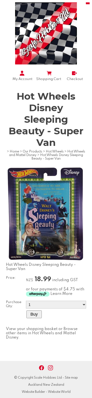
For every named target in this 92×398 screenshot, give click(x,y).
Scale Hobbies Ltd (48, 377)
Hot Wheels (55, 151)
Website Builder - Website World (46, 392)
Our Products (32, 151)
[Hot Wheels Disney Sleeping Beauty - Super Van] (46, 262)
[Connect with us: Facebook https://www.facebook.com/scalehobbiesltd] (42, 368)
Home (14, 151)
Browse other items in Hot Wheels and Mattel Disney (42, 333)
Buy (34, 314)
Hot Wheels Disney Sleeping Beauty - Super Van (57, 156)
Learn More (61, 294)
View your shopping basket (32, 329)
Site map (71, 377)
